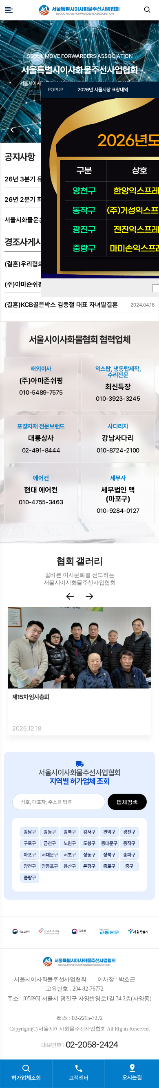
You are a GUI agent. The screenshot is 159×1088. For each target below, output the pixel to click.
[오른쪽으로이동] (89, 597)
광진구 (129, 832)
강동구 (50, 832)
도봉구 (89, 843)
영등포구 (50, 866)
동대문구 (109, 843)
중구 (129, 866)
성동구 (89, 855)
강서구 (89, 832)
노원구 (70, 843)
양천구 (30, 866)
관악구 (109, 832)
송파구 (129, 855)
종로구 (109, 866)
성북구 (109, 855)
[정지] (28, 130)
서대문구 (50, 855)
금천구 (50, 843)
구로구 (30, 843)
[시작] (12, 130)
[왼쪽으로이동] (74, 597)
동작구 (129, 843)
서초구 (70, 855)
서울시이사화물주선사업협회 (79, 10)
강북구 (70, 832)
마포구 (30, 855)
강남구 (30, 832)
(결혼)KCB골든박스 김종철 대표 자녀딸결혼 (61, 305)
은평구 (89, 866)
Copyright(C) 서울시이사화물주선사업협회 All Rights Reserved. (79, 1029)
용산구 (70, 866)
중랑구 (30, 878)
